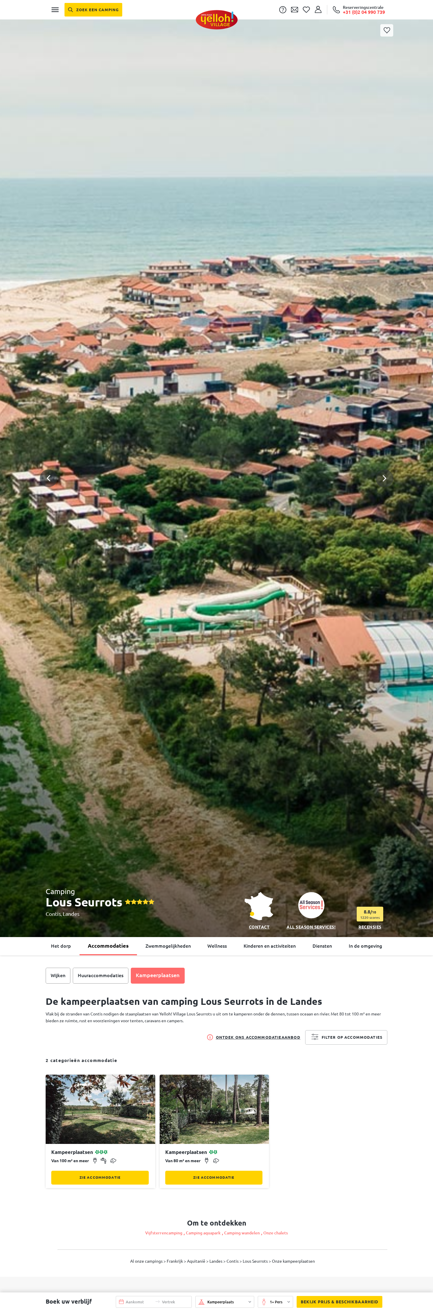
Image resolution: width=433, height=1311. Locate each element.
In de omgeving (365, 946)
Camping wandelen (242, 1233)
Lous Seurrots (256, 1261)
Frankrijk (175, 1261)
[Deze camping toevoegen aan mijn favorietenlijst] (386, 30)
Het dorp (61, 946)
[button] (216, 453)
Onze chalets (275, 1233)
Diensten (322, 946)
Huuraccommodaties (100, 975)
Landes (71, 914)
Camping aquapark (203, 1233)
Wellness (217, 946)
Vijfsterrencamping (163, 1233)
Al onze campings (146, 1261)
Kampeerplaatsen (158, 975)
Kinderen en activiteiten (270, 946)
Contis (53, 914)
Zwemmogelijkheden (168, 946)
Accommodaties (108, 946)
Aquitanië (196, 1261)
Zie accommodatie (100, 1177)
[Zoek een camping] (93, 10)
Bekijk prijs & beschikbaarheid (339, 1302)
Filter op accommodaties (352, 1037)
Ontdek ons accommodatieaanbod (258, 1037)
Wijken (58, 975)
